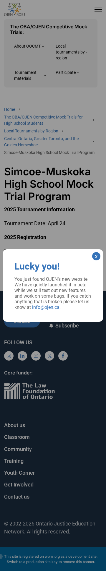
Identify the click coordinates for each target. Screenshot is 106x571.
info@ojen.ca (45, 307)
